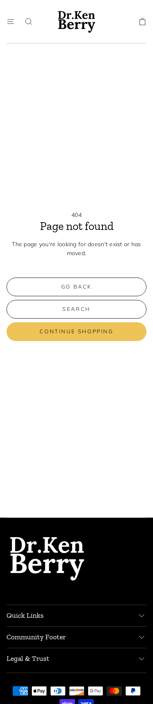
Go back (76, 286)
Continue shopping (76, 331)
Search (76, 309)
